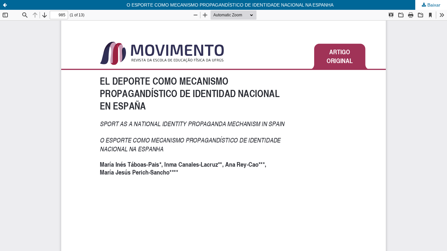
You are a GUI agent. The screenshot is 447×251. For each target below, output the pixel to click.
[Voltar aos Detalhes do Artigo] (5, 5)
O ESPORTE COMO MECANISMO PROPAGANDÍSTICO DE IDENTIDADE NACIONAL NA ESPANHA (230, 5)
